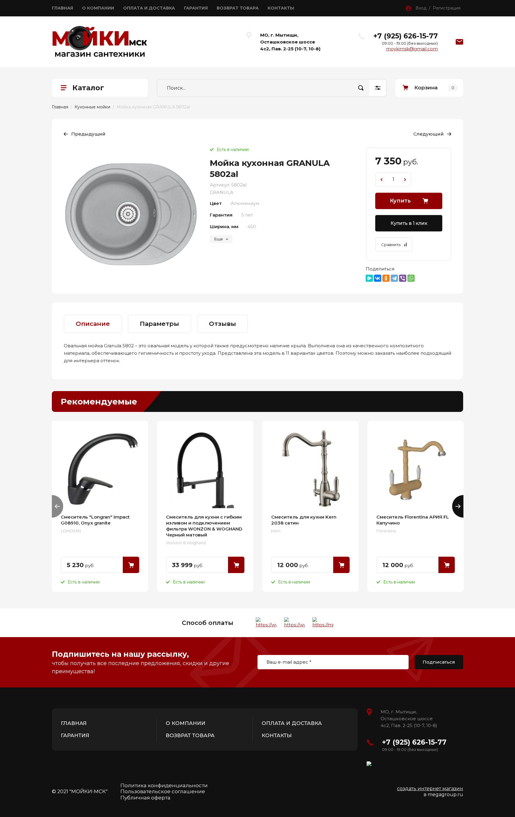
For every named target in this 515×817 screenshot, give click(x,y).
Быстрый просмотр (100, 469)
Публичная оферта (145, 798)
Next (457, 506)
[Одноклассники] (386, 278)
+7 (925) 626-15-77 (405, 36)
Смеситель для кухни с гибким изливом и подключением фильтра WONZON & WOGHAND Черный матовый (204, 526)
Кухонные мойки (92, 107)
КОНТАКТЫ (281, 8)
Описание (93, 323)
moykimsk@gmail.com (412, 49)
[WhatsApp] (411, 278)
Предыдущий (88, 134)
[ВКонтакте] (377, 278)
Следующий (428, 134)
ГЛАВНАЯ (62, 8)
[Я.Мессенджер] (369, 278)
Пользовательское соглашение (162, 791)
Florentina (386, 530)
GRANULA (221, 192)
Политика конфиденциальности (164, 785)
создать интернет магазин (430, 788)
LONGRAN (71, 530)
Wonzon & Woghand (186, 542)
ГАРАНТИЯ (196, 8)
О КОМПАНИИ (98, 8)
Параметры (159, 323)
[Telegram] (394, 278)
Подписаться (439, 662)
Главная (60, 107)
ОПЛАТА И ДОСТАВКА (149, 8)
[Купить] (131, 565)
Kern (275, 530)
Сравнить (391, 244)
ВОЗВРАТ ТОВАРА (238, 8)
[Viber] (402, 278)
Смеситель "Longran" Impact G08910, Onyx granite (95, 520)
